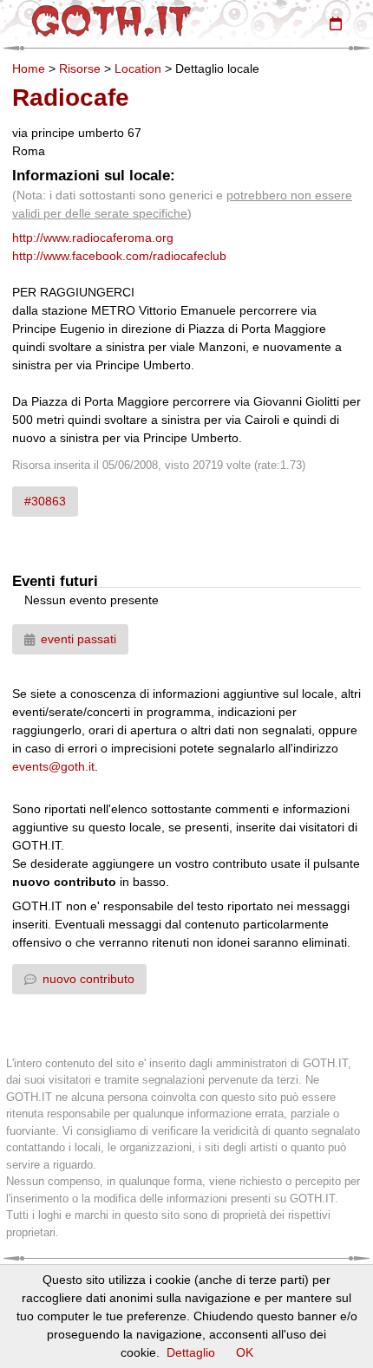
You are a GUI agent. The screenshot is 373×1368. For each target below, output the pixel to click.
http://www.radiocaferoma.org (92, 237)
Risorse (80, 68)
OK (244, 1352)
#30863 (45, 501)
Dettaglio (191, 1352)
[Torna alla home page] (111, 20)
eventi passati (78, 639)
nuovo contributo (88, 979)
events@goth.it (53, 766)
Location (138, 68)
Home (28, 68)
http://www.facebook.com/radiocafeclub (119, 256)
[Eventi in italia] (335, 23)
